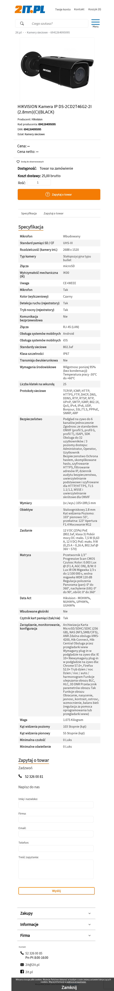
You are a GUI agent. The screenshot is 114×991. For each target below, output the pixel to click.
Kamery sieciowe (37, 32)
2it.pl (18, 32)
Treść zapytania (28, 857)
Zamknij (69, 987)
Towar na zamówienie (56, 168)
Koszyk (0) (94, 9)
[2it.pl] (30, 9)
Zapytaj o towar (53, 213)
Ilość (21, 182)
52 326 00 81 (34, 776)
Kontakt (79, 9)
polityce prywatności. (76, 981)
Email (22, 828)
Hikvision (37, 119)
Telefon (23, 842)
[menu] (95, 23)
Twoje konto (63, 9)
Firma (22, 813)
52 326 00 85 (33, 953)
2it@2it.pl (32, 964)
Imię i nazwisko (27, 799)
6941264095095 (60, 32)
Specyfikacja (29, 213)
